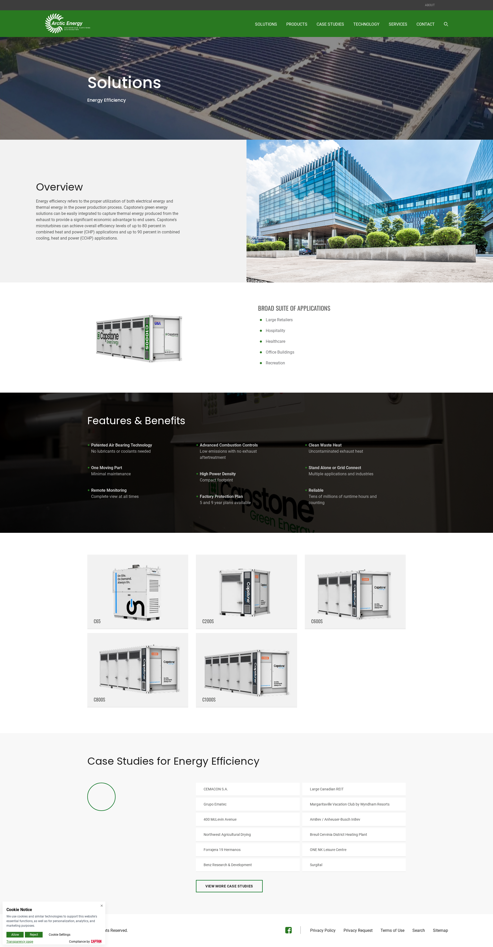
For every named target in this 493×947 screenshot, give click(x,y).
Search (418, 931)
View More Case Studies (229, 886)
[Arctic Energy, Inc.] (67, 23)
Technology (366, 24)
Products (296, 24)
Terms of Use (392, 931)
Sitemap (440, 931)
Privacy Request (358, 931)
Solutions (266, 24)
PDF (247, 789)
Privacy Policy (323, 931)
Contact (425, 24)
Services (398, 24)
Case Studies (330, 24)
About (430, 5)
